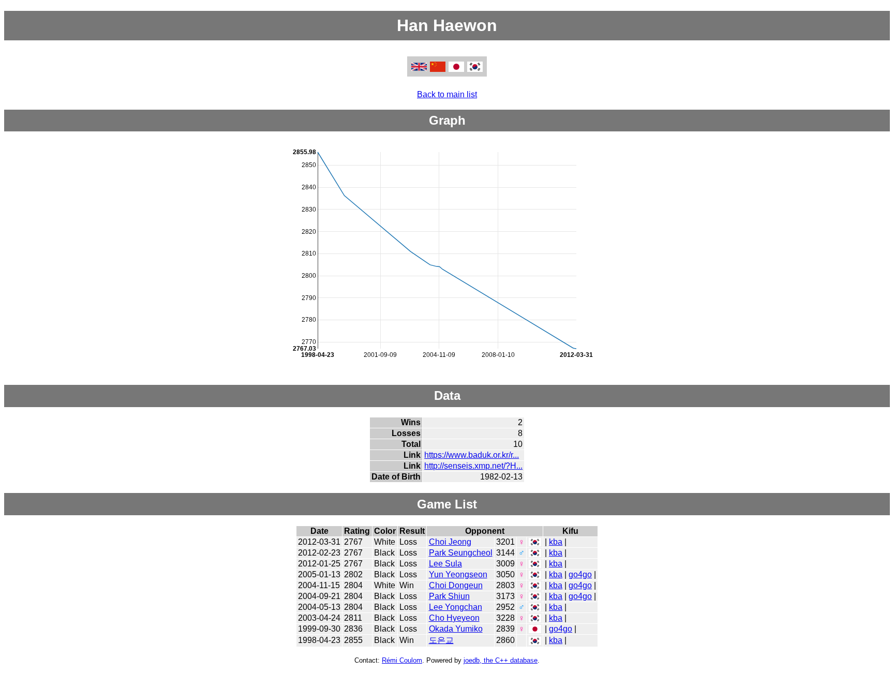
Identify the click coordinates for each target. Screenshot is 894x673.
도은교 (441, 640)
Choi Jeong (450, 541)
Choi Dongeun (456, 585)
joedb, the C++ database (501, 660)
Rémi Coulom (402, 660)
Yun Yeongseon (458, 574)
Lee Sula (445, 563)
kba (555, 541)
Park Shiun (449, 596)
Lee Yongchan (455, 607)
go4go (580, 574)
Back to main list (447, 94)
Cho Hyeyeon (454, 618)
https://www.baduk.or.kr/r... (471, 455)
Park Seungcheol (461, 552)
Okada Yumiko (456, 628)
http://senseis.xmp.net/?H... (473, 465)
